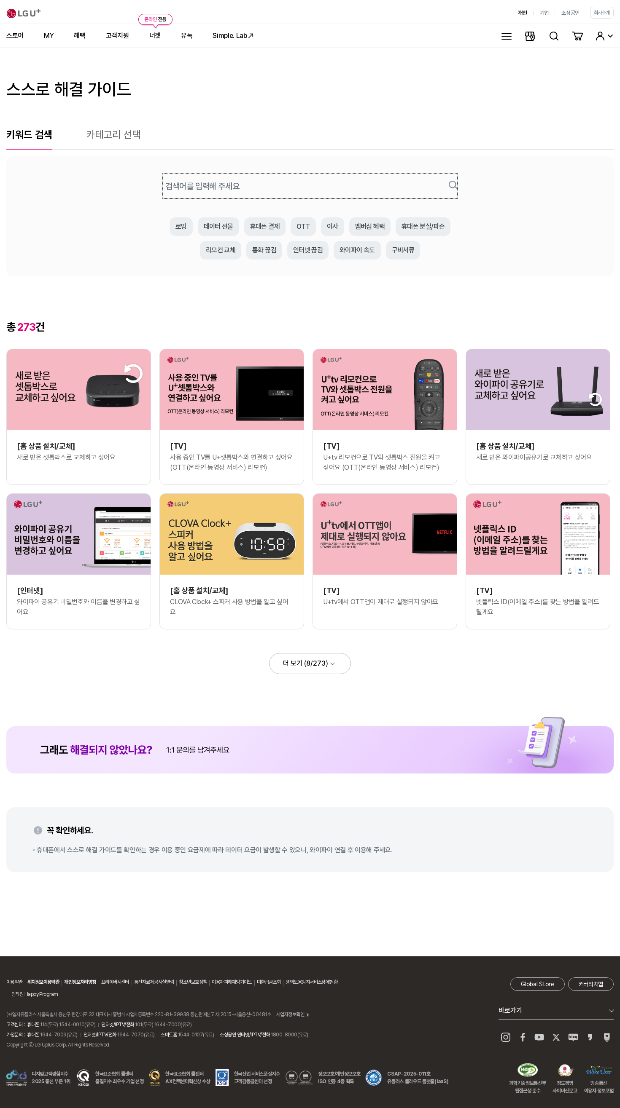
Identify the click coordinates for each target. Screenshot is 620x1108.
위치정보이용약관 (43, 982)
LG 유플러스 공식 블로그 (573, 1037)
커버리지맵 (591, 984)
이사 (332, 226)
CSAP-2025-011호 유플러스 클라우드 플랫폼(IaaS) (417, 1077)
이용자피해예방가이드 (231, 982)
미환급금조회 (269, 982)
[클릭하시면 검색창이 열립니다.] (553, 35)
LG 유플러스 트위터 (556, 1037)
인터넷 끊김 (308, 250)
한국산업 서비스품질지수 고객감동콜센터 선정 (257, 1077)
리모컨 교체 (220, 250)
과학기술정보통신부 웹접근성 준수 (527, 1071)
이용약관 (14, 982)
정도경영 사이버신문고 (565, 1071)
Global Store (537, 984)
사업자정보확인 (290, 1014)
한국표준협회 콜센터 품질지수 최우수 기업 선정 (119, 1077)
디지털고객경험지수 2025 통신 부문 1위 (51, 1077)
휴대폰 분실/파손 (423, 226)
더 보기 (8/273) (305, 663)
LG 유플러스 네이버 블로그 (607, 1037)
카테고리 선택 (113, 134)
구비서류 (403, 250)
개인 (522, 13)
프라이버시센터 (115, 982)
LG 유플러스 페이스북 (522, 1037)
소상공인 (570, 13)
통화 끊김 (264, 250)
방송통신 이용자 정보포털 (599, 1071)
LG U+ (23, 13)
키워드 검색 (29, 134)
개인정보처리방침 (80, 982)
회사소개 (602, 13)
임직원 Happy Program (34, 994)
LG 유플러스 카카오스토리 (590, 1037)
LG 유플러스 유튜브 (539, 1037)
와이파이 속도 (357, 250)
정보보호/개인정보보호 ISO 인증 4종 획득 (339, 1077)
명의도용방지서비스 (303, 982)
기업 (544, 13)
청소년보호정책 (193, 982)
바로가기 (510, 1010)
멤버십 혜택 (370, 226)
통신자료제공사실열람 (154, 982)
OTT (303, 226)
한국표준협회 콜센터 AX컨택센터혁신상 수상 (187, 1077)
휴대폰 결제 (265, 226)
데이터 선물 (218, 226)
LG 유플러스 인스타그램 (505, 1037)
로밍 (181, 226)
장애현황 (329, 982)
